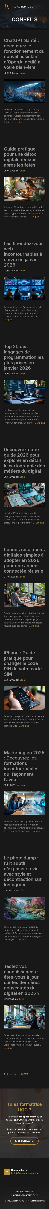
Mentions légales (24, 1192)
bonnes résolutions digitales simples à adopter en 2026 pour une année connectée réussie (24, 560)
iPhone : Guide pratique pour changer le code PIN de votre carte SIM (23, 663)
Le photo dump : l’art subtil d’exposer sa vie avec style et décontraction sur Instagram (23, 871)
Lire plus (17, 122)
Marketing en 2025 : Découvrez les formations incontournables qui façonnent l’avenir (24, 766)
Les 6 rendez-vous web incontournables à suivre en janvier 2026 (24, 254)
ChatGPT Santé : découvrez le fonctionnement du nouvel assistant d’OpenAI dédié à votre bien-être (24, 54)
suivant (23, 1073)
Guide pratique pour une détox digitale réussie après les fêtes (20, 157)
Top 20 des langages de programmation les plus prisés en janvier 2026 (24, 357)
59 (15, 1073)
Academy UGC (23, 6)
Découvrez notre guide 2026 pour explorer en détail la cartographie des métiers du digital (24, 460)
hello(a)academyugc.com (24, 1173)
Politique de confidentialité (24, 1195)
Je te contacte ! (24, 1141)
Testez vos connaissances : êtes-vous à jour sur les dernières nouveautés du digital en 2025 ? (22, 980)
